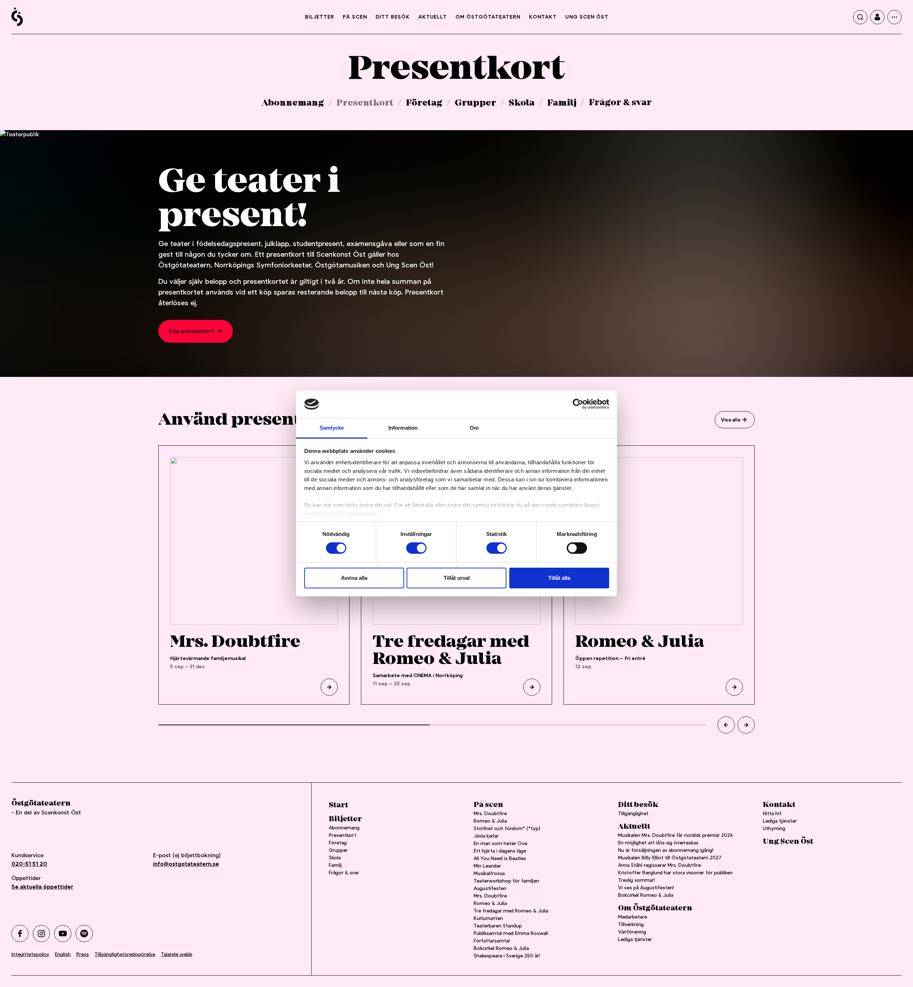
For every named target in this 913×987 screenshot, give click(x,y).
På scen (355, 17)
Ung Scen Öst (586, 17)
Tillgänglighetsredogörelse (125, 954)
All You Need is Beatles (500, 858)
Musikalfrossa (489, 873)
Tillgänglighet (633, 813)
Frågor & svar (620, 102)
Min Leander (489, 866)
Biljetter (319, 17)
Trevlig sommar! (636, 880)
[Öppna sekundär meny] (894, 17)
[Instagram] (41, 933)
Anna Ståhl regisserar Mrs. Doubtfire (659, 865)
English (63, 954)
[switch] (416, 548)
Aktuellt (432, 17)
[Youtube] (62, 933)
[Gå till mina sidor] (877, 17)
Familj (561, 103)
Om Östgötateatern (487, 17)
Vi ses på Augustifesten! (646, 887)
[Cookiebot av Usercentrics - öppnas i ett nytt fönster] (578, 404)
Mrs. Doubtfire (490, 813)
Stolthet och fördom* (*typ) (507, 828)
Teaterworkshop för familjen (506, 881)
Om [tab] (474, 428)
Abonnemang (293, 103)
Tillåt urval (457, 578)
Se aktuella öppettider (42, 886)
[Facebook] (20, 933)
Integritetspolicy (30, 954)
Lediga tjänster (635, 939)
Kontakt (543, 17)
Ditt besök (393, 17)
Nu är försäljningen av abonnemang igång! (665, 850)
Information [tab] (403, 428)
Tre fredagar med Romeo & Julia (511, 911)
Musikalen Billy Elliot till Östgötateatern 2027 (669, 857)
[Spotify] (84, 933)
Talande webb (176, 954)
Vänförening (632, 932)
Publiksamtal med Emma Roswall (511, 933)
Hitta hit (772, 813)
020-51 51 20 (29, 863)
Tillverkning (631, 924)
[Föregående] (726, 724)
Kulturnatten (488, 918)
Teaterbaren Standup (498, 926)
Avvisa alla (354, 578)
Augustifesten (490, 888)
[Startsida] (17, 16)
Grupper (475, 103)
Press (82, 954)
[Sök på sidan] (860, 17)
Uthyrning (774, 828)
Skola (522, 103)
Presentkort (364, 103)
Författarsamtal (492, 940)
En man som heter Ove (500, 843)
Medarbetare (632, 917)
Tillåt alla (559, 578)
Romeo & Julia (490, 821)
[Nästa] (746, 724)
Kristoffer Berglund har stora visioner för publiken (675, 872)
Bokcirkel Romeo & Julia (501, 948)
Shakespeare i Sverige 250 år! (507, 955)
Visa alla (730, 420)
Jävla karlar (486, 836)
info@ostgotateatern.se (186, 863)
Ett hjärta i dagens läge (500, 851)
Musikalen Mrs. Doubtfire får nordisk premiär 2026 (675, 835)
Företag (424, 103)
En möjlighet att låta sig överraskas (658, 842)
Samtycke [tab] (332, 428)
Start (338, 805)
